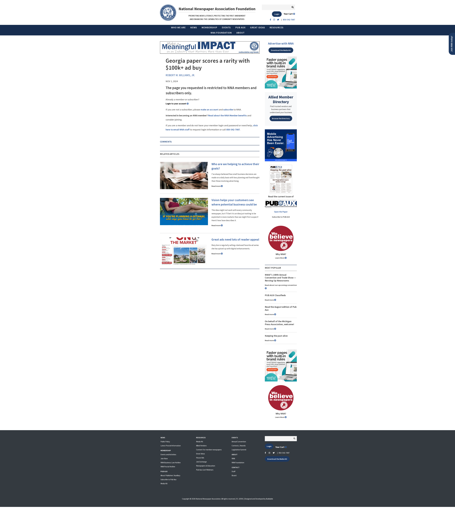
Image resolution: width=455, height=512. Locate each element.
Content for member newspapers (209, 450)
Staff (233, 471)
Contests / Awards (239, 445)
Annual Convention (239, 441)
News (193, 27)
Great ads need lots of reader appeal (235, 239)
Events (226, 27)
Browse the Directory (281, 118)
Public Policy (165, 441)
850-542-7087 (233, 129)
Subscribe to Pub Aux (168, 479)
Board (234, 475)
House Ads (200, 458)
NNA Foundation (221, 32)
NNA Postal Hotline (168, 466)
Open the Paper (281, 211)
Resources (276, 27)
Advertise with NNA (281, 43)
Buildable (269, 499)
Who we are (178, 27)
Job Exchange (201, 462)
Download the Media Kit (281, 50)
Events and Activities (168, 454)
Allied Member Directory (280, 99)
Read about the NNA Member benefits (227, 115)
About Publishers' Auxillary (170, 475)
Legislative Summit (239, 450)
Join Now (164, 458)
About (240, 32)
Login (276, 14)
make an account (209, 109)
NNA (233, 458)
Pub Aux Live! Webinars (204, 470)
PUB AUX (240, 27)
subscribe (228, 109)
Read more (216, 186)
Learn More (280, 258)
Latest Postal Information (171, 445)
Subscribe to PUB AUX (281, 217)
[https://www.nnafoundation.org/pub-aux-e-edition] (281, 179)
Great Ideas (257, 27)
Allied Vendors (201, 445)
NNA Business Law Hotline (171, 462)
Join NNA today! (451, 44)
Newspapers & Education (205, 466)
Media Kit (164, 483)
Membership (209, 27)
